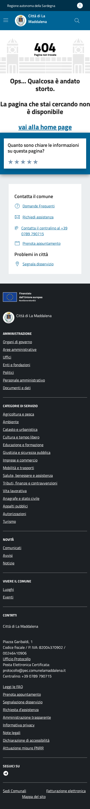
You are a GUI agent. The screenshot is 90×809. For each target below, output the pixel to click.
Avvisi (8, 555)
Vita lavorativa (15, 491)
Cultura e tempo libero (21, 437)
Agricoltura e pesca (18, 414)
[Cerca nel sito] (77, 20)
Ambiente (11, 422)
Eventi (8, 597)
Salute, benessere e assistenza (28, 475)
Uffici (7, 357)
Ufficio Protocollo (16, 659)
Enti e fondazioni (16, 365)
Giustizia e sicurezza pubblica (26, 452)
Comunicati (12, 548)
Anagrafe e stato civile (21, 498)
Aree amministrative (19, 349)
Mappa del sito (34, 796)
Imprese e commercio (20, 460)
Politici (8, 372)
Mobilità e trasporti (18, 468)
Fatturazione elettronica (66, 791)
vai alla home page (45, 127)
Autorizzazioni (14, 514)
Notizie (8, 563)
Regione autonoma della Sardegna (31, 5)
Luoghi (8, 589)
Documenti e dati (17, 388)
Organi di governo (17, 342)
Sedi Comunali (14, 791)
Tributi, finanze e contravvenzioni (30, 483)
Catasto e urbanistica (20, 429)
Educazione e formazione (23, 445)
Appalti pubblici (15, 506)
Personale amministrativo (24, 380)
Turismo (9, 521)
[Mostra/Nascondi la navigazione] (6, 20)
